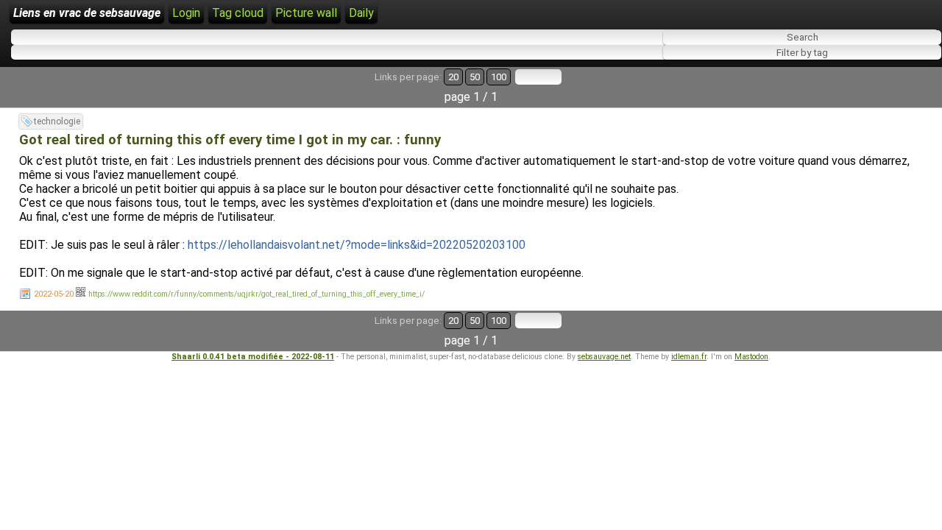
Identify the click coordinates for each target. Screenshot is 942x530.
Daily (361, 13)
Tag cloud (237, 13)
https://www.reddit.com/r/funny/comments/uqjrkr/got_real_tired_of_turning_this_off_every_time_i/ (256, 294)
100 (498, 76)
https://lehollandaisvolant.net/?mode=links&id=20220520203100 (356, 245)
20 (453, 76)
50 (475, 76)
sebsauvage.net (604, 356)
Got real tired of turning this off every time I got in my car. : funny (230, 140)
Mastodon (751, 356)
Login (186, 13)
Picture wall (306, 13)
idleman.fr (688, 356)
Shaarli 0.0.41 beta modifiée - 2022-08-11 (252, 356)
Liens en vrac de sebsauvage (86, 13)
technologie (57, 121)
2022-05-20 (54, 294)
